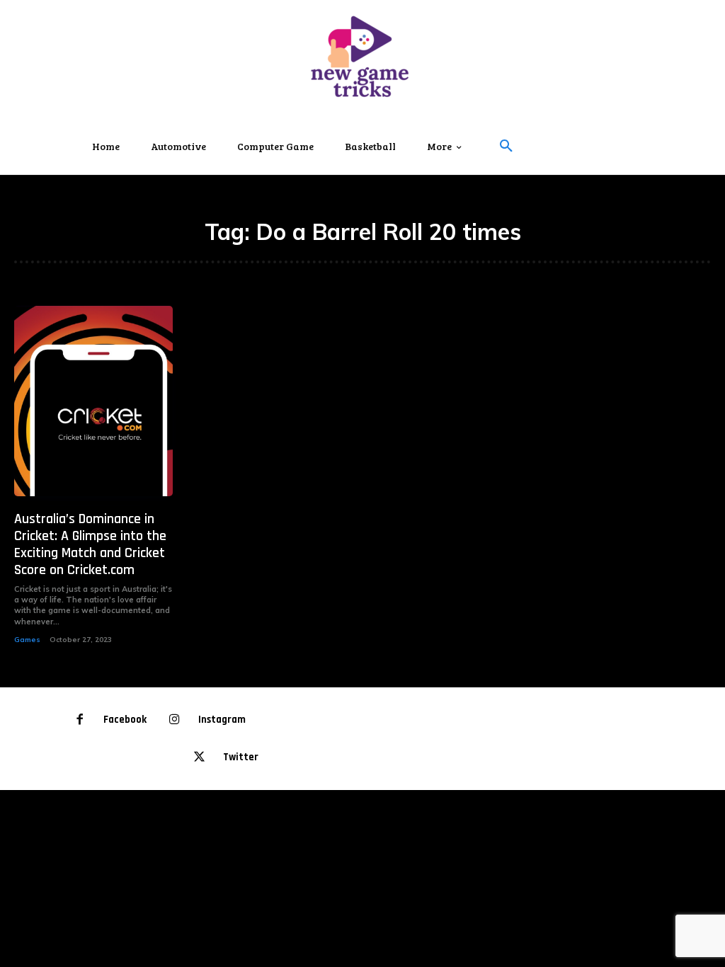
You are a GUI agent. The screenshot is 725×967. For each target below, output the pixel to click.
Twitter (240, 757)
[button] (506, 147)
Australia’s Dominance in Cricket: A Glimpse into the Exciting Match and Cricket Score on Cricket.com (90, 544)
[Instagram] (174, 720)
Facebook (125, 719)
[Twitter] (199, 758)
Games (27, 639)
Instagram (222, 719)
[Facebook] (80, 720)
